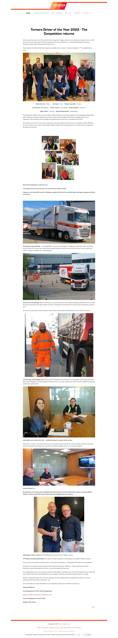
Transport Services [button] (41, 13)
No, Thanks (87, 634)
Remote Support (64, 631)
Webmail (72, 631)
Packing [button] (68, 13)
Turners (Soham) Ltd (64, 624)
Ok (79, 634)
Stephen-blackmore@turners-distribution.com (37, 595)
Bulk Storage (57, 13)
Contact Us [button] (87, 13)
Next (93, 607)
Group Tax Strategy (65, 627)
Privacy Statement (49, 631)
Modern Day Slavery (43, 627)
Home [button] (28, 13)
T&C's (57, 631)
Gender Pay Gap (54, 627)
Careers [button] (77, 13)
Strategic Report (76, 627)
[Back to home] (59, 6)
